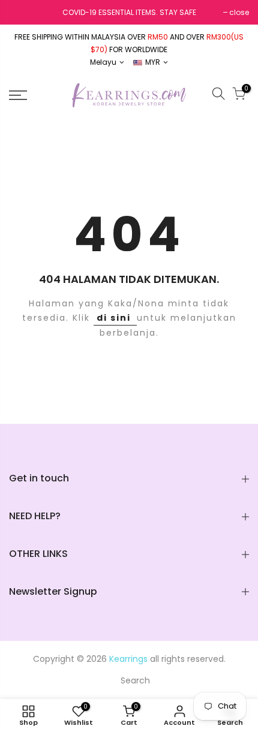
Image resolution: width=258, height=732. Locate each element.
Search (135, 680)
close (239, 12)
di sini (115, 318)
